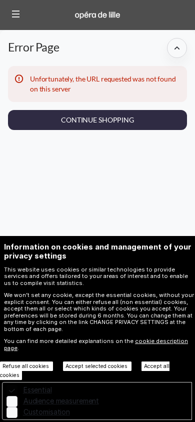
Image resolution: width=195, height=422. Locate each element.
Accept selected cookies (97, 366)
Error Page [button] (33, 47)
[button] (16, 14)
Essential (38, 390)
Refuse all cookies (26, 366)
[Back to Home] (97, 15)
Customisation (47, 412)
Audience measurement (61, 400)
